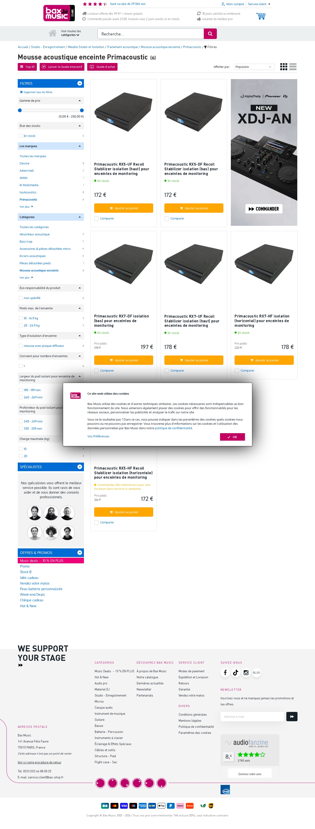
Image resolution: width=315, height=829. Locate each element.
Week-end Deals (32, 594)
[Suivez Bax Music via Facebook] (225, 672)
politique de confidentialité (173, 428)
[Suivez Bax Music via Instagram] (246, 672)
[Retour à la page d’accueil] (52, 32)
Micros (99, 701)
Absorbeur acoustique (35, 234)
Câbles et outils (105, 750)
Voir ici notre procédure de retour (39, 762)
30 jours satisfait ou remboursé (221, 13)
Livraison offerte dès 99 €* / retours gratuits (115, 13)
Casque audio (104, 707)
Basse (99, 726)
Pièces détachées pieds (35, 263)
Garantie (184, 689)
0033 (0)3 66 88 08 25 (37, 771)
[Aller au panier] (261, 14)
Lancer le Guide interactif (65, 67)
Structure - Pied (105, 756)
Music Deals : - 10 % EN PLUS (114, 671)
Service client (192, 662)
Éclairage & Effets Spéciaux (113, 744)
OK (235, 437)
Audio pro (101, 683)
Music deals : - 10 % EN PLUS (41, 561)
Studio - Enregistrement (110, 695)
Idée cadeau (29, 578)
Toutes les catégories (34, 227)
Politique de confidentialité (196, 726)
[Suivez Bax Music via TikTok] (235, 672)
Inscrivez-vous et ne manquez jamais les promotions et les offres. (257, 701)
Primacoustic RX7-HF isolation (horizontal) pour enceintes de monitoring (262, 320)
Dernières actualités (150, 683)
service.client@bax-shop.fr (45, 777)
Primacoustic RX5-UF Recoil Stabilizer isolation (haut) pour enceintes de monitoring (121, 169)
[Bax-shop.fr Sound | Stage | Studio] (59, 13)
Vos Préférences (98, 436)
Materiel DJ (102, 689)
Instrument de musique (110, 713)
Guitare (99, 719)
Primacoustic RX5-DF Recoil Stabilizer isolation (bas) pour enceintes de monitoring (191, 169)
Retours (184, 683)
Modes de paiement (191, 671)
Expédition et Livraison (193, 677)
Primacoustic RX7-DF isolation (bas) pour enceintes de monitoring (121, 320)
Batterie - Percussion (109, 732)
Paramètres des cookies (195, 733)
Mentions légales (190, 720)
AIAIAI (23, 178)
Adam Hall (27, 170)
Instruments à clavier (109, 738)
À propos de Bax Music (152, 671)
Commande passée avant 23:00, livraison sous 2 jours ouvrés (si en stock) (133, 19)
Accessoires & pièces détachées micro (45, 249)
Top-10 (30, 67)
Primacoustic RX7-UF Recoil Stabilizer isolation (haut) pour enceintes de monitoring (192, 321)
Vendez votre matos (35, 583)
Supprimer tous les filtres (38, 92)
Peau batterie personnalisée (41, 589)
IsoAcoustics (28, 192)
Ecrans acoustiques (33, 256)
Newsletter (144, 689)
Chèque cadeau (31, 600)
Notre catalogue (147, 677)
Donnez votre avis (250, 774)
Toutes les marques (33, 156)
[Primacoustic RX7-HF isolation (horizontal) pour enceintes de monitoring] (264, 266)
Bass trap (26, 241)
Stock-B (25, 572)
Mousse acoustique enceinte (39, 270)
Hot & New (28, 606)
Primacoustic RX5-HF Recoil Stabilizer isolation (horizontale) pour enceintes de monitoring (123, 473)
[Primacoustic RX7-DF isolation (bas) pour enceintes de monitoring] (123, 266)
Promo (25, 566)
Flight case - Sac (106, 762)
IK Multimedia (29, 185)
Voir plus (25, 206)
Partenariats (145, 695)
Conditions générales (193, 714)
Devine (24, 163)
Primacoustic (28, 199)
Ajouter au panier (126, 208)
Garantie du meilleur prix (217, 19)
